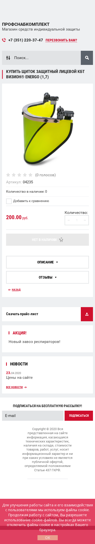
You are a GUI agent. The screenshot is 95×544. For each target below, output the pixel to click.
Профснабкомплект (26, 24)
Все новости (14, 387)
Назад (16, 289)
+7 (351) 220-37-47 (25, 40)
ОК (47, 537)
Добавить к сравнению (30, 201)
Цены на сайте (19, 377)
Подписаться (79, 415)
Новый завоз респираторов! (34, 341)
